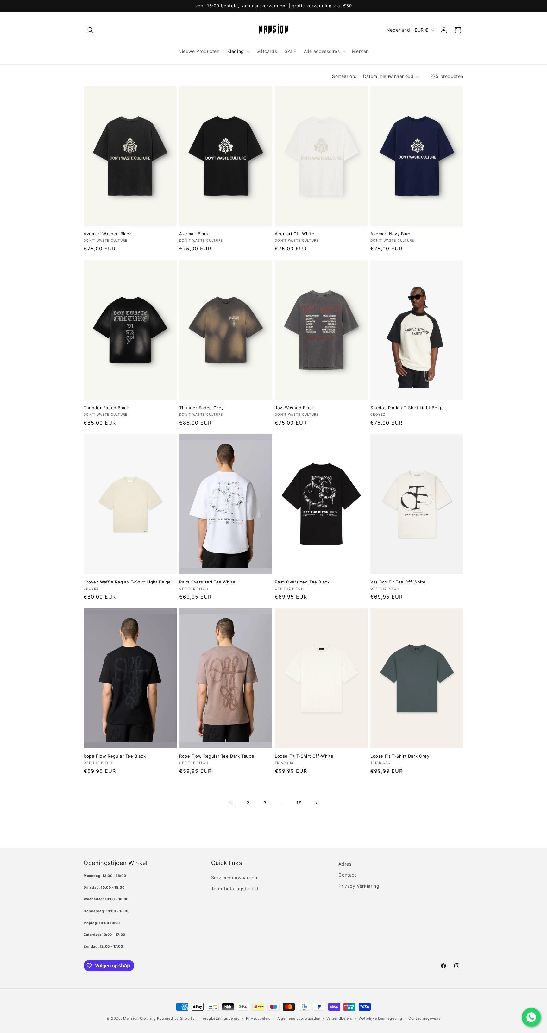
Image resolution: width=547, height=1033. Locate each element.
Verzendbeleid (339, 1018)
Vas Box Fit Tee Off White (398, 581)
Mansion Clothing (139, 1018)
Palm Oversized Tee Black (302, 581)
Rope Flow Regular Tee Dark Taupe (216, 756)
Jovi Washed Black (294, 407)
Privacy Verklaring (358, 886)
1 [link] (230, 802)
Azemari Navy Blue (390, 233)
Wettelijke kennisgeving (380, 1018)
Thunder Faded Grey (201, 407)
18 (299, 802)
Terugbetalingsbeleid (235, 888)
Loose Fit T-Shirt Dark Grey (399, 756)
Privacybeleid (258, 1018)
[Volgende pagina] (316, 803)
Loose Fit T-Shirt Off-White (304, 756)
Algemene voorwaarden (298, 1018)
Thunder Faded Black (106, 407)
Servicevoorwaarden (234, 877)
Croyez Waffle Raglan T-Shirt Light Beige (127, 581)
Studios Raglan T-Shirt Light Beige (407, 407)
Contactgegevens (424, 1018)
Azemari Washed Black (107, 233)
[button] (90, 30)
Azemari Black (194, 233)
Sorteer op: (344, 76)
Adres (344, 863)
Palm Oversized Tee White (207, 581)
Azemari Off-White (294, 233)
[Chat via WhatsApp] (531, 1017)
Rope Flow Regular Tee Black (115, 756)
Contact (347, 875)
